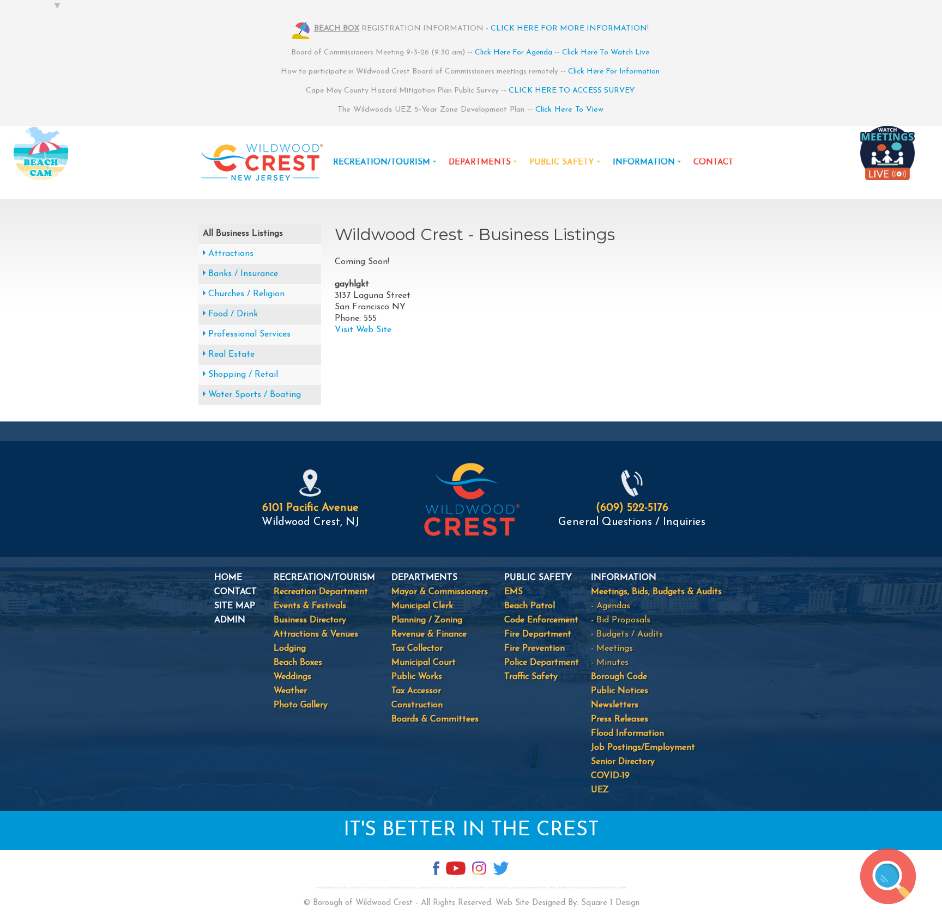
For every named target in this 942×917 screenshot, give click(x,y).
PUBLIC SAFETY (561, 162)
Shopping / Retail (243, 374)
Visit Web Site (363, 330)
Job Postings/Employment (643, 747)
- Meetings (612, 648)
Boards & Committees (435, 719)
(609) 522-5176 (632, 508)
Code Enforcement (541, 620)
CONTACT (713, 162)
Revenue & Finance (429, 634)
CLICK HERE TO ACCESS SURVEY (572, 91)
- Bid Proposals (620, 620)
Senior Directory (623, 761)
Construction (417, 705)
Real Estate (231, 354)
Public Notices (619, 691)
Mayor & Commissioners (439, 592)
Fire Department (537, 634)
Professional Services (249, 334)
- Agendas (610, 606)
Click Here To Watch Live (605, 52)
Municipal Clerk (422, 606)
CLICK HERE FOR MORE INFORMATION (569, 29)
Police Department (541, 662)
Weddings (292, 677)
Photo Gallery (301, 705)
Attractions (230, 253)
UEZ (600, 790)
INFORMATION (644, 162)
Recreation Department (321, 592)
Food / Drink (233, 314)
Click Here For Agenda (513, 52)
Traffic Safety (531, 677)
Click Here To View (569, 110)
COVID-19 (610, 776)
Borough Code (619, 677)
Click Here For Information (614, 72)
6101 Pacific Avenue (310, 508)
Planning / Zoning (426, 620)
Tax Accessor (416, 691)
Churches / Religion (246, 294)
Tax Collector (417, 648)
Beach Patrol (529, 606)
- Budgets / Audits (627, 634)
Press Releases (619, 719)
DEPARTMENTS (480, 162)
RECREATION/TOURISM (381, 162)
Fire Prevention (534, 648)
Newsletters (614, 705)
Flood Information (627, 733)
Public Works (416, 677)
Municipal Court (423, 662)
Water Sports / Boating (254, 394)
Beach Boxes (298, 662)
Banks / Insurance (243, 274)
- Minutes (610, 662)
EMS (513, 592)
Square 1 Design (610, 903)
